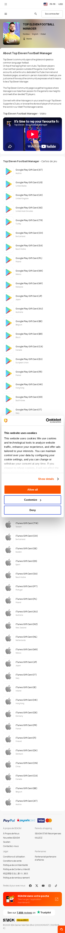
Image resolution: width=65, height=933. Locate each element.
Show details (46, 478)
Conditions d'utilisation (14, 856)
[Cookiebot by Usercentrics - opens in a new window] (46, 420)
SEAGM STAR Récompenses (48, 833)
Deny (32, 510)
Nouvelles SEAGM (11, 837)
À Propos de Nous (11, 833)
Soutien (6, 841)
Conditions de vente (12, 860)
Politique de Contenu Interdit (16, 869)
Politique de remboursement (16, 877)
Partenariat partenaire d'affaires (45, 858)
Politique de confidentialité (15, 865)
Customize (30, 499)
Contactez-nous (11, 846)
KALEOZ (38, 837)
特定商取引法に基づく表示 (15, 873)
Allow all (32, 489)
